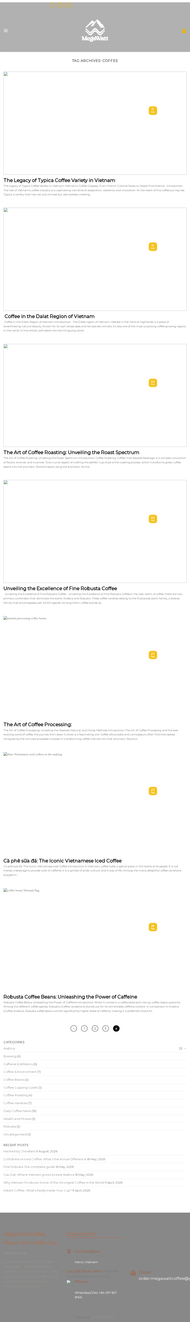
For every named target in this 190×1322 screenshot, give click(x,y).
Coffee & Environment (20, 1072)
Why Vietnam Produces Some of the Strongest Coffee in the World (53, 1182)
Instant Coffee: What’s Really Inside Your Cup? (37, 1190)
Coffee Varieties (15, 1103)
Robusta (9, 1126)
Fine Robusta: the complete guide (29, 1167)
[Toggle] (185, 1048)
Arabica (9, 1048)
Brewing (9, 1056)
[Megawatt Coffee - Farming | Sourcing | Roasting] (95, 30)
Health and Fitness (17, 1119)
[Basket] (184, 30)
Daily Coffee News (17, 1111)
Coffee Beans (13, 1079)
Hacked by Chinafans (19, 1151)
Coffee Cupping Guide (20, 1087)
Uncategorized (14, 1134)
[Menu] (5, 30)
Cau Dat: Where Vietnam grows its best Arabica (38, 1174)
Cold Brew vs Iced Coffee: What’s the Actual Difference (44, 1159)
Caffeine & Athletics (18, 1064)
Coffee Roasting (15, 1095)
